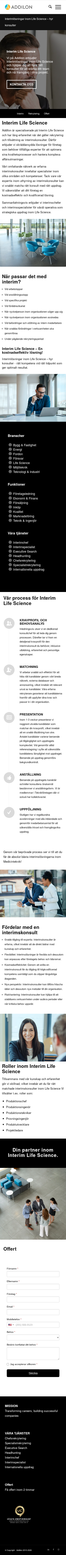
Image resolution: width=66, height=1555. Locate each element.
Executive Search (25, 551)
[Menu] (56, 7)
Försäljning (20, 502)
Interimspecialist (24, 547)
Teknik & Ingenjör (25, 520)
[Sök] (48, 7)
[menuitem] (48, 7)
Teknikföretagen (43, 792)
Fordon (18, 454)
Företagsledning (24, 493)
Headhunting (21, 555)
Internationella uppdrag (28, 569)
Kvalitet (18, 511)
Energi (17, 449)
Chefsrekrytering (24, 560)
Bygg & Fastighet (24, 445)
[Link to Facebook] (53, 1549)
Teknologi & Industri (26, 471)
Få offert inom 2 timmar (20, 1489)
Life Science (21, 462)
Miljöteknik (20, 467)
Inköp (17, 507)
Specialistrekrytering (27, 565)
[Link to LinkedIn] (48, 1549)
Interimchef (20, 542)
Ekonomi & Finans (25, 498)
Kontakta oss (21, 84)
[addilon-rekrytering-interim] (27, 7)
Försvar (18, 458)
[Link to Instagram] (58, 1549)
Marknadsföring (23, 516)
